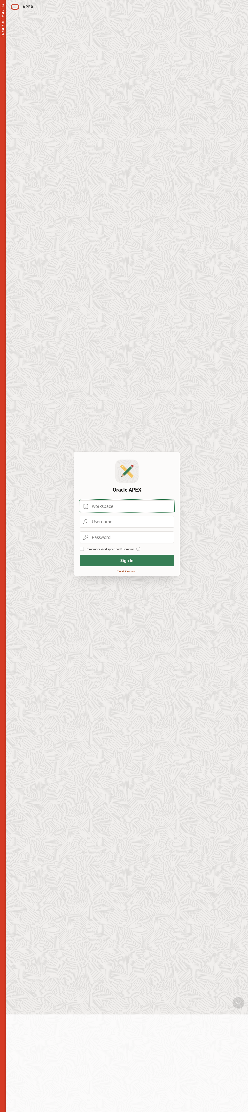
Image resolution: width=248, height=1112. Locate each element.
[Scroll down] (238, 1003)
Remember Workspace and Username (110, 549)
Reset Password (127, 571)
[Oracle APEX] (22, 6)
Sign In (126, 560)
